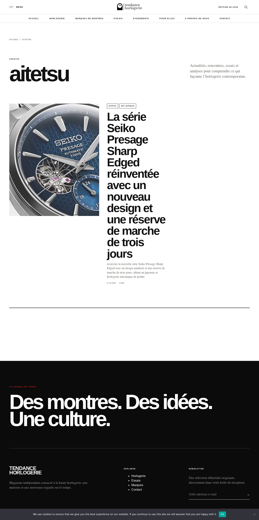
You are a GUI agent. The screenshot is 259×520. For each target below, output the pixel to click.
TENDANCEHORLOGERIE (25, 470)
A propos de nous (197, 18)
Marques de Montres (89, 18)
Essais (118, 18)
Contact (225, 18)
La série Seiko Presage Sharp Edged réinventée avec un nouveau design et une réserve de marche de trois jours (136, 185)
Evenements (141, 18)
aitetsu (112, 106)
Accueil (34, 18)
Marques (137, 485)
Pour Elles (167, 18)
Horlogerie (57, 18)
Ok (222, 514)
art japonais (127, 106)
